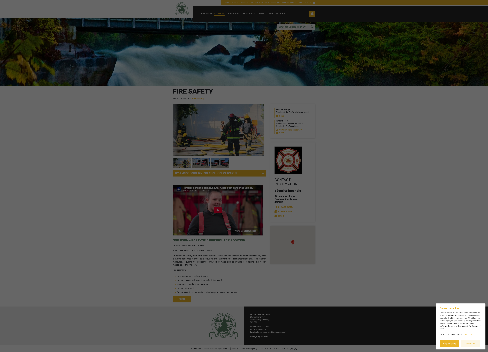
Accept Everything (449, 344)
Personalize (470, 344)
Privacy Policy (468, 334)
